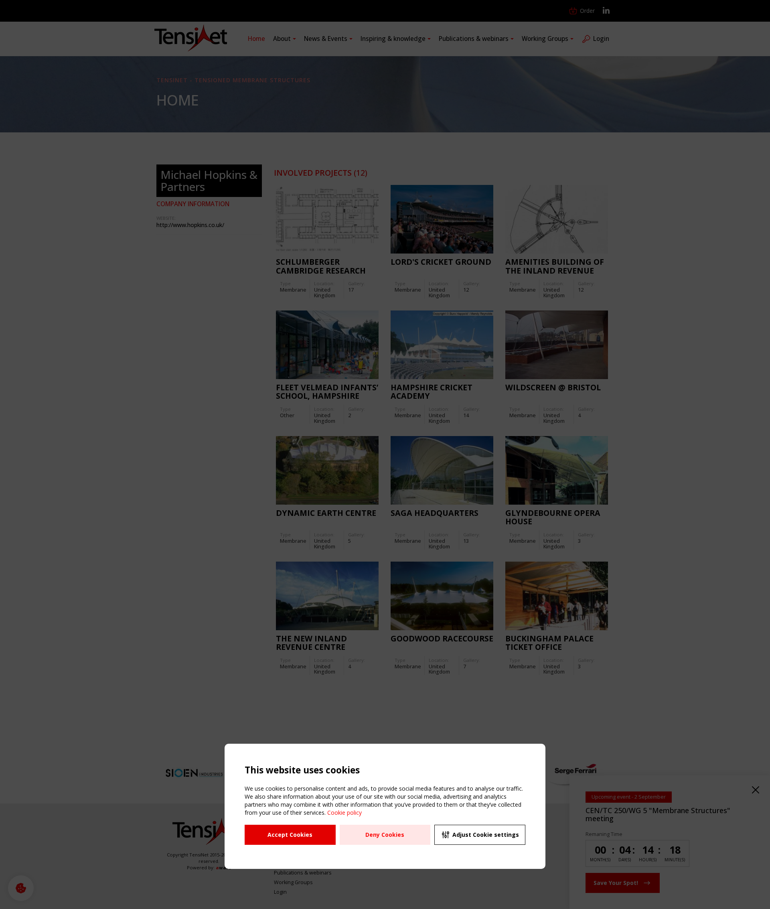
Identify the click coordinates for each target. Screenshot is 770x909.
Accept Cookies (289, 834)
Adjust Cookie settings (485, 834)
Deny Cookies (384, 834)
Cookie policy (344, 812)
